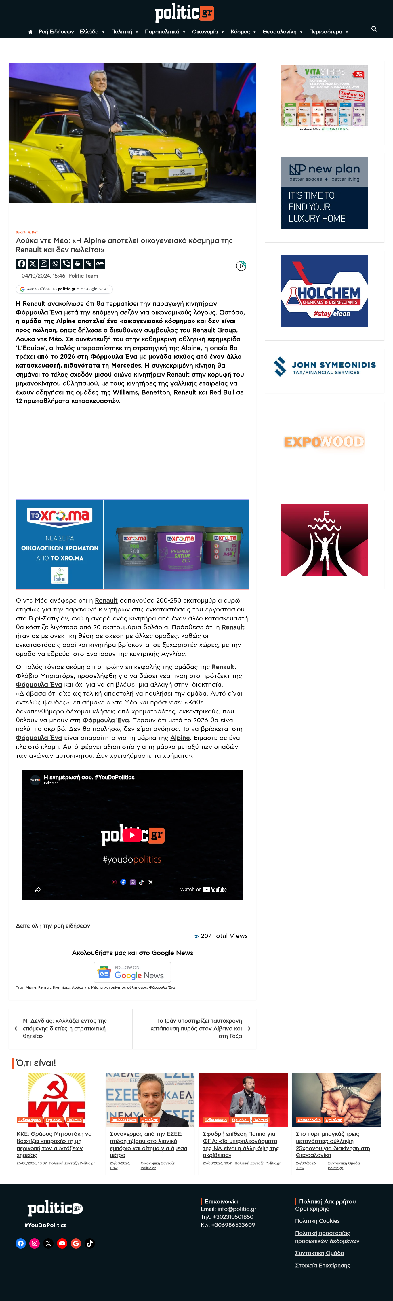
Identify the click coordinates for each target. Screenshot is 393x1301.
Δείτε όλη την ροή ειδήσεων (53, 926)
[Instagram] (44, 264)
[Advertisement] (132, 450)
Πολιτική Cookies (317, 1221)
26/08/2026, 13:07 (32, 1163)
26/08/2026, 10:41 (217, 1163)
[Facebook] (21, 264)
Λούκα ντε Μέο (85, 987)
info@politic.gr (237, 1209)
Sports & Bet (27, 232)
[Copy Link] (89, 264)
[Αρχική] (30, 32)
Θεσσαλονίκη (280, 32)
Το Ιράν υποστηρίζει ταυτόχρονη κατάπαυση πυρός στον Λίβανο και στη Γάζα (196, 1028)
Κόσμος (240, 32)
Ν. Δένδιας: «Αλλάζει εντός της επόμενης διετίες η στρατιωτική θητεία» (65, 1028)
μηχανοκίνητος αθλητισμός (123, 987)
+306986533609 (233, 1225)
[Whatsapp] (55, 264)
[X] (33, 264)
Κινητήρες (61, 987)
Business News (124, 1120)
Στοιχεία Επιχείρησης (322, 1265)
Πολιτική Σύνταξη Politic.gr (72, 1163)
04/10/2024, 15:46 (43, 276)
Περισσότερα (325, 32)
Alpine (180, 738)
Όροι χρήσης (312, 1209)
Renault (106, 600)
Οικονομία (205, 32)
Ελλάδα (89, 32)
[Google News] (100, 264)
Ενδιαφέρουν (29, 1120)
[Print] (78, 264)
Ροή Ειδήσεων (56, 32)
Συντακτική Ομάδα (319, 1253)
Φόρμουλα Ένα (39, 684)
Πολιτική (121, 32)
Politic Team (83, 276)
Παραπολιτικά (162, 32)
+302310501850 (233, 1217)
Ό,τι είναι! (54, 1120)
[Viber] (66, 264)
